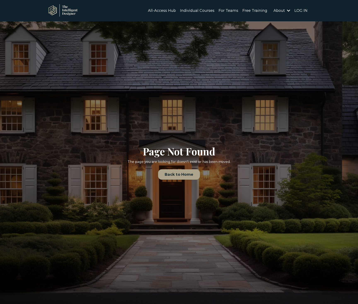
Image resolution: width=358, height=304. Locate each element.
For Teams (228, 10)
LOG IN (300, 10)
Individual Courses (197, 10)
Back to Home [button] (179, 174)
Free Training (254, 10)
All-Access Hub (162, 10)
